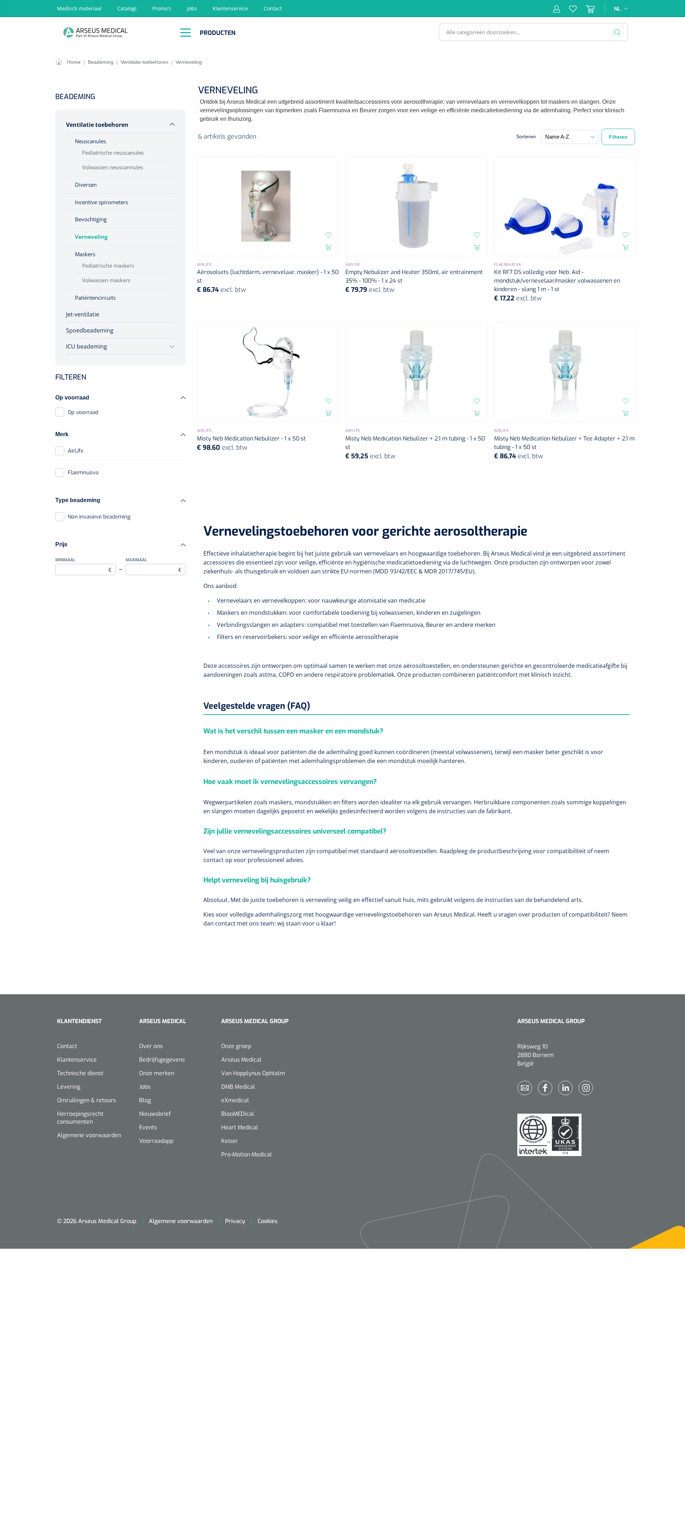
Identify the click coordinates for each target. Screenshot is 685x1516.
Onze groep (236, 1046)
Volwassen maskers (106, 280)
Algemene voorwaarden (89, 1135)
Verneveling (91, 236)
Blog (145, 1100)
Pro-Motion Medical (246, 1154)
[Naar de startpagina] (114, 32)
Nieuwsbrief (155, 1114)
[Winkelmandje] (586, 8)
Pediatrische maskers (108, 265)
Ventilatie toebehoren (97, 125)
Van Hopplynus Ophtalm (253, 1073)
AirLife (75, 450)
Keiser (229, 1141)
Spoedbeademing (89, 330)
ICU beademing (86, 346)
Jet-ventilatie (82, 314)
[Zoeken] (617, 32)
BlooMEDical (237, 1114)
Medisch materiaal (79, 8)
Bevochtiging (91, 219)
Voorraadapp (156, 1141)
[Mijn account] (556, 8)
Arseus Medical (241, 1059)
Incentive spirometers (101, 202)
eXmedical (235, 1100)
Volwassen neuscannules (112, 167)
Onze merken (156, 1073)
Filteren (618, 137)
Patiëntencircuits (95, 297)
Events (148, 1127)
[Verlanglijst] (568, 8)
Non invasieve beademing (99, 516)
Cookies (268, 1221)
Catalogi (127, 8)
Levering (68, 1086)
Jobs (192, 8)
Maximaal (154, 565)
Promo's (161, 8)
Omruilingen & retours (86, 1100)
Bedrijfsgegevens (162, 1059)
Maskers (85, 254)
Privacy (235, 1221)
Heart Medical (239, 1127)
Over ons (151, 1046)
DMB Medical (238, 1086)
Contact (273, 8)
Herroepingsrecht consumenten (80, 1117)
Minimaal (83, 565)
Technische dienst (80, 1073)
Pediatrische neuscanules (113, 152)
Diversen (86, 184)
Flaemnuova (83, 472)
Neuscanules (90, 141)
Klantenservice (230, 8)
